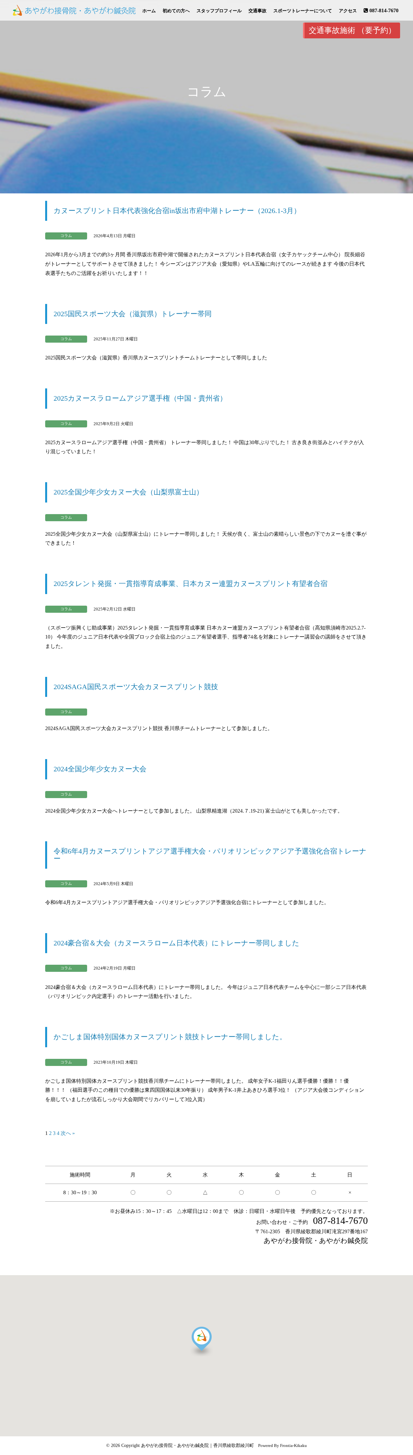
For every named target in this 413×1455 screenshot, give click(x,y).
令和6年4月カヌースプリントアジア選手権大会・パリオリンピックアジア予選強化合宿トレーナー (210, 854)
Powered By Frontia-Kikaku (282, 1445)
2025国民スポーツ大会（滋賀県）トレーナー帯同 (133, 314)
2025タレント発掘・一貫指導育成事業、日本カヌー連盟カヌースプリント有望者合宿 (190, 584)
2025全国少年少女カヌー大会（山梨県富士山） (128, 492)
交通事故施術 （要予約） (352, 30)
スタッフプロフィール (219, 10)
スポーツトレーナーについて (302, 10)
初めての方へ (176, 10)
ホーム (149, 10)
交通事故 (257, 10)
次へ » (68, 1133)
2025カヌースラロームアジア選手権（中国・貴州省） (140, 398)
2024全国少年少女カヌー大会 (100, 769)
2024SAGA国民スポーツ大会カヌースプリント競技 (136, 687)
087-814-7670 (383, 10)
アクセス (348, 10)
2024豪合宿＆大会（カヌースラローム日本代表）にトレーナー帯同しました (176, 943)
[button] (215, 1355)
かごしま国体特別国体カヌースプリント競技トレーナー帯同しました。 (170, 1037)
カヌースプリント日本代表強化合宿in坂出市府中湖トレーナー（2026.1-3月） (177, 211)
